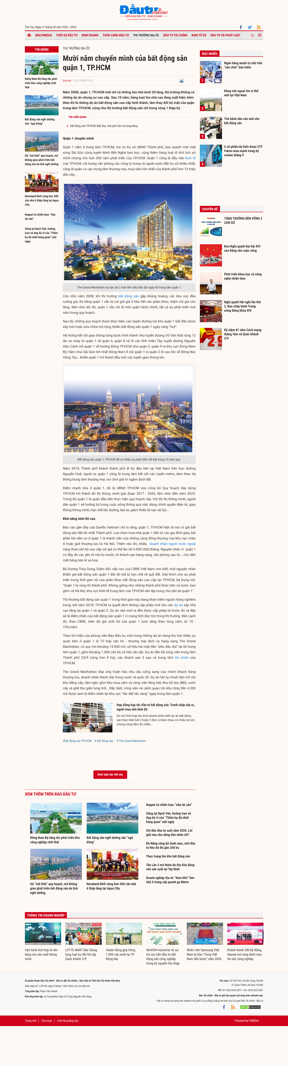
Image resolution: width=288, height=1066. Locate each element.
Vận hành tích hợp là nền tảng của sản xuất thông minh (41, 954)
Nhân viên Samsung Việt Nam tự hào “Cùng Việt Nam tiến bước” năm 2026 (204, 954)
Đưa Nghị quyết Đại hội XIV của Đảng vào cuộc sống (242, 248)
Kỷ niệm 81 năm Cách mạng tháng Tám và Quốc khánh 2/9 (242, 334)
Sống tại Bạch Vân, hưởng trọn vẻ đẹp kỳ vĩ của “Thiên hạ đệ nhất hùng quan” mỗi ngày (168, 817)
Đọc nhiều (209, 54)
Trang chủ (30, 1021)
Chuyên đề (210, 209)
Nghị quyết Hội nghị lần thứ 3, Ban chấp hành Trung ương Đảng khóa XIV (242, 306)
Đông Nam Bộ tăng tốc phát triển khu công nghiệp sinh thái (41, 83)
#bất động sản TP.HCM (77, 741)
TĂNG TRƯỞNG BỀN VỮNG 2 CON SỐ (243, 220)
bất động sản (128, 296)
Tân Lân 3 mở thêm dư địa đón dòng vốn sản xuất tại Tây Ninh (170, 867)
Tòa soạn (46, 1021)
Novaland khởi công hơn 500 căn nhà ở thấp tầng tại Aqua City (42, 200)
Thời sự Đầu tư (67, 35)
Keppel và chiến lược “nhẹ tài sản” (169, 805)
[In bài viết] (181, 80)
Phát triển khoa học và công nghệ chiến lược (243, 276)
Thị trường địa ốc (146, 35)
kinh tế (190, 158)
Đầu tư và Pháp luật (225, 35)
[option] (43, 942)
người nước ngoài (182, 544)
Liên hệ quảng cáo (67, 1021)
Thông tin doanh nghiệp (46, 915)
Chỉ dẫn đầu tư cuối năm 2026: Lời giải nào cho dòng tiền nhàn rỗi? (169, 832)
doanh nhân (158, 544)
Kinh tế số (199, 35)
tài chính (181, 658)
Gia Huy (67, 80)
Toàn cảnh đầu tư (116, 35)
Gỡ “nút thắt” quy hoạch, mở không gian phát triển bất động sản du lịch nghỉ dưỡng (41, 160)
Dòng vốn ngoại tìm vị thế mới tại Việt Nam (241, 93)
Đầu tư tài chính (175, 35)
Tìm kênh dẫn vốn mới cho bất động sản (242, 121)
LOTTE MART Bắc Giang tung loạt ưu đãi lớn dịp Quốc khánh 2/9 (81, 954)
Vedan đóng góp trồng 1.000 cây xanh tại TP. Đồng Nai (120, 954)
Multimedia (43, 35)
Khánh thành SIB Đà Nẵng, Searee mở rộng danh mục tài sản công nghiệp (244, 954)
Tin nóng (41, 50)
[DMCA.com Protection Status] (250, 1007)
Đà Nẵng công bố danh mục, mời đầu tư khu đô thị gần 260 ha (170, 845)
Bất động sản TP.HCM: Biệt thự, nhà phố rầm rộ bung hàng (104, 126)
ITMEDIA (254, 1021)
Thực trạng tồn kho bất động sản (168, 856)
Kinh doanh (90, 35)
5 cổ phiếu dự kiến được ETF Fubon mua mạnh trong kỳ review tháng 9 (243, 151)
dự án (178, 605)
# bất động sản (104, 741)
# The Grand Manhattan (131, 741)
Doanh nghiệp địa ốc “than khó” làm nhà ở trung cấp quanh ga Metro (170, 880)
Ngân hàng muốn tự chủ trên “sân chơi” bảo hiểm (243, 65)
